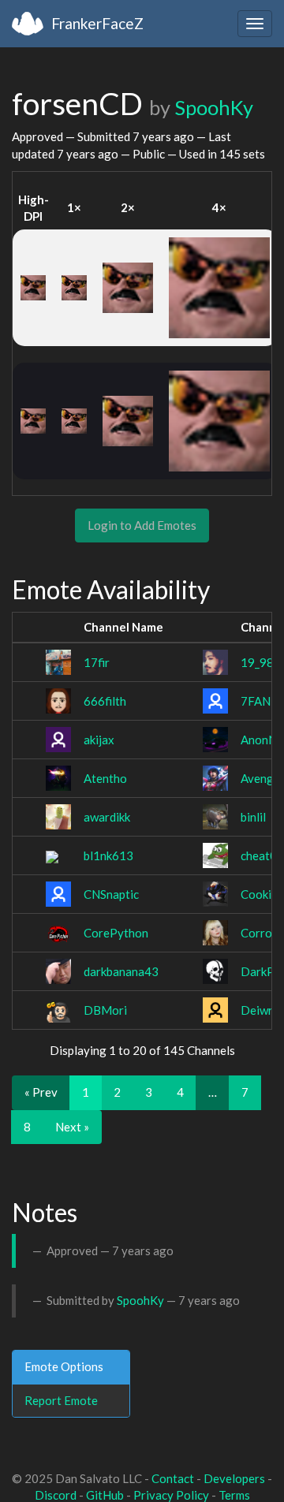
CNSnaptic (111, 894)
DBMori (105, 1010)
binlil (253, 817)
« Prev (41, 1092)
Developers (234, 1478)
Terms (234, 1495)
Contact (172, 1478)
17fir (97, 662)
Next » (72, 1127)
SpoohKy (213, 107)
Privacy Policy (171, 1495)
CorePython (116, 933)
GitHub (105, 1495)
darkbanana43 (121, 971)
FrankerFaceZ (97, 23)
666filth (105, 701)
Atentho (105, 778)
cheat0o (262, 855)
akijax (99, 739)
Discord (56, 1495)
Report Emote (61, 1400)
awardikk (107, 817)
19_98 (257, 662)
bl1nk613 (108, 855)
